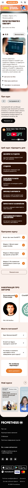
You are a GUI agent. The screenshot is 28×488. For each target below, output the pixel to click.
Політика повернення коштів (10, 440)
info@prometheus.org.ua (9, 451)
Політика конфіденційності (10, 478)
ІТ (15, 16)
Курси (11, 16)
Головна (5, 16)
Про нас (4, 429)
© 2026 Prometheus (14, 484)
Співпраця (4, 436)
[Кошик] (24, 2)
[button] (22, 2)
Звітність (22, 481)
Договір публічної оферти (10, 481)
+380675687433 (6, 453)
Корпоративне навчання (9, 432)
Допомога (23, 478)
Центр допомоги (14, 371)
